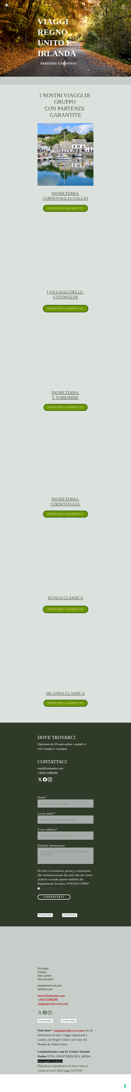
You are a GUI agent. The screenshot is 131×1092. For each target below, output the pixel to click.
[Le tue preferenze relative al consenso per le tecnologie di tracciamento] (125, 1086)
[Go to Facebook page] (45, 779)
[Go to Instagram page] (50, 779)
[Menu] (123, 7)
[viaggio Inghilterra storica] (65, 154)
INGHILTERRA (65, 392)
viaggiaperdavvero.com (53, 1003)
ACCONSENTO (50, 888)
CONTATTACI (54, 897)
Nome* (42, 797)
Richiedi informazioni (51, 845)
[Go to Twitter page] (40, 779)
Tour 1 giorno (45, 975)
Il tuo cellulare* (47, 829)
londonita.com (45, 989)
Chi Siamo (43, 968)
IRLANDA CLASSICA (65, 693)
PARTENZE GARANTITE (65, 208)
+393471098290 (48, 999)
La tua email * (46, 813)
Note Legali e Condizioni (50, 1061)
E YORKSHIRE (65, 397)
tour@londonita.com (52, 995)
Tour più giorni (45, 979)
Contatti (42, 972)
